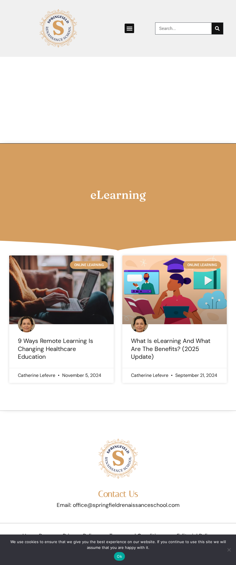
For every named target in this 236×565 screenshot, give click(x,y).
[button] (129, 28)
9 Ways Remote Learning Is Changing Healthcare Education (55, 349)
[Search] (217, 28)
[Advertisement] (118, 100)
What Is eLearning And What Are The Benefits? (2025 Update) (170, 349)
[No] (229, 550)
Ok (119, 556)
